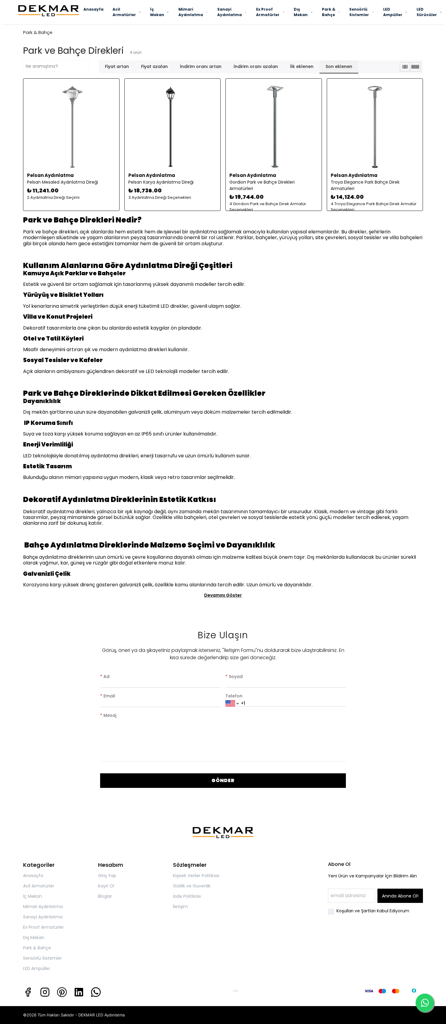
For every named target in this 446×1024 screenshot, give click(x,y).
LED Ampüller (392, 12)
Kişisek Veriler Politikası (196, 876)
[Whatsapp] (96, 992)
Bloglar (105, 896)
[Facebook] (28, 992)
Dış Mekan (301, 12)
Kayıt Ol (106, 886)
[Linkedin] (79, 992)
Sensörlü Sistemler (359, 12)
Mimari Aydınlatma (190, 12)
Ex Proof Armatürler (267, 12)
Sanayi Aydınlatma (229, 12)
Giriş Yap (107, 876)
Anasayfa (93, 9)
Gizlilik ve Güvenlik (192, 886)
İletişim (180, 907)
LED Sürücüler (427, 12)
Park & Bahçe (328, 12)
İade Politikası (187, 896)
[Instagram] (45, 992)
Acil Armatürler (124, 12)
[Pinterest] (62, 992)
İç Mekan (157, 12)
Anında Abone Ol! (400, 896)
